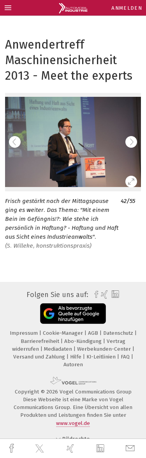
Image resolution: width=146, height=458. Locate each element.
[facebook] (12, 448)
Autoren (73, 364)
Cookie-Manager (63, 333)
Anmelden (126, 8)
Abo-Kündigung (83, 341)
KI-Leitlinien (101, 356)
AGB (94, 333)
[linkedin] (101, 449)
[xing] (71, 448)
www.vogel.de (73, 423)
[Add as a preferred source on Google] (73, 313)
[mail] (131, 448)
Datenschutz (119, 333)
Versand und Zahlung (40, 356)
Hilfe (76, 356)
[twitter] (40, 448)
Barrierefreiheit (41, 341)
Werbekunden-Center (104, 349)
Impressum (24, 333)
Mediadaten (59, 349)
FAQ (126, 356)
